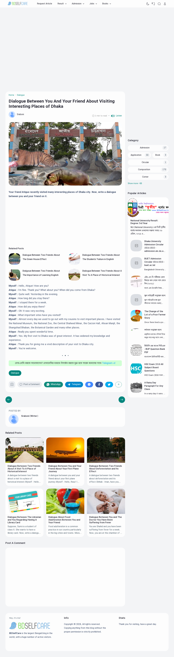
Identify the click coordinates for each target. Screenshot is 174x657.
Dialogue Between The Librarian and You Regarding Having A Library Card (24, 520)
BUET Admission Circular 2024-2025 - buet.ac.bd (154, 262)
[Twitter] (109, 384)
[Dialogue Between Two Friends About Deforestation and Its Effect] (106, 462)
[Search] (159, 3)
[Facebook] (99, 384)
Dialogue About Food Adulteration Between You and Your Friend (64, 520)
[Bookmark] (12, 385)
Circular (145, 162)
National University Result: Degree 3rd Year (144, 222)
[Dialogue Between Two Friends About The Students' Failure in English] (74, 264)
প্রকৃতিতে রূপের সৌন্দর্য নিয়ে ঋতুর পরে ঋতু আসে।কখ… (154, 336)
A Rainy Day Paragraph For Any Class (153, 386)
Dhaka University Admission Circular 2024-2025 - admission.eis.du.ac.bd (154, 248)
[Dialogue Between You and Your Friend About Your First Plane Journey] (65, 462)
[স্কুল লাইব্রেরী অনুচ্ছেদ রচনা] (136, 305)
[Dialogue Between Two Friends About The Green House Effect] (14, 264)
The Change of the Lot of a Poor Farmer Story (155, 315)
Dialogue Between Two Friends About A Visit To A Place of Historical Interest (24, 469)
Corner (145, 177)
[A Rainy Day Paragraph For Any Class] (136, 392)
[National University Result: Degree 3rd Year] (148, 217)
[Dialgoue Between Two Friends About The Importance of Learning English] (14, 280)
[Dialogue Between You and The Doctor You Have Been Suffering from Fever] (106, 513)
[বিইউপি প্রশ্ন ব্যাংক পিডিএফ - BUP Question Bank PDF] (136, 355)
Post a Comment (31, 384)
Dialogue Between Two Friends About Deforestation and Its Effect (105, 469)
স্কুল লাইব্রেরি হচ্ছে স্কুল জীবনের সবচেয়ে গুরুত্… (153, 301)
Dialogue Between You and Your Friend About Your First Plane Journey (64, 469)
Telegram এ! (109, 363)
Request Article (44, 3)
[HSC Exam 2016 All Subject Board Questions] (136, 373)
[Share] (118, 384)
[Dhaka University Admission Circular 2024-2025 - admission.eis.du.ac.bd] (136, 250)
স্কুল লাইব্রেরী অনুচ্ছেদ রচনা (154, 295)
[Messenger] (89, 384)
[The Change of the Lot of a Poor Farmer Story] (136, 321)
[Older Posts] (8, 399)
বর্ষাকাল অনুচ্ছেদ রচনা (152, 330)
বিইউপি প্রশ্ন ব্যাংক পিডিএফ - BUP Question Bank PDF (154, 349)
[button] (115, 116)
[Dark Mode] (147, 3)
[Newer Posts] (122, 399)
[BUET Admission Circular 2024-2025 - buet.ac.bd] (136, 268)
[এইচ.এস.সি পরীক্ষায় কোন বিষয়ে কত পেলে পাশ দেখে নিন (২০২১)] (136, 286)
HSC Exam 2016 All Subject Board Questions (153, 368)
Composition (144, 169)
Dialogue (15, 373)
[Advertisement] (87, 29)
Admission (145, 147)
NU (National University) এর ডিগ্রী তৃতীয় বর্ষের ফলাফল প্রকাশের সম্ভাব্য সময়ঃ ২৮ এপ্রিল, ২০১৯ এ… (147, 231)
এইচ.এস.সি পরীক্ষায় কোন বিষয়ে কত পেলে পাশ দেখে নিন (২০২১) (155, 280)
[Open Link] (164, 3)
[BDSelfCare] (18, 4)
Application (136, 155)
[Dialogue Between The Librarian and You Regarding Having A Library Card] (24, 513)
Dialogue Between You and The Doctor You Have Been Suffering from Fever (105, 520)
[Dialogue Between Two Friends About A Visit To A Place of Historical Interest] (74, 280)
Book (157, 155)
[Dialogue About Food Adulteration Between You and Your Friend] (65, 513)
